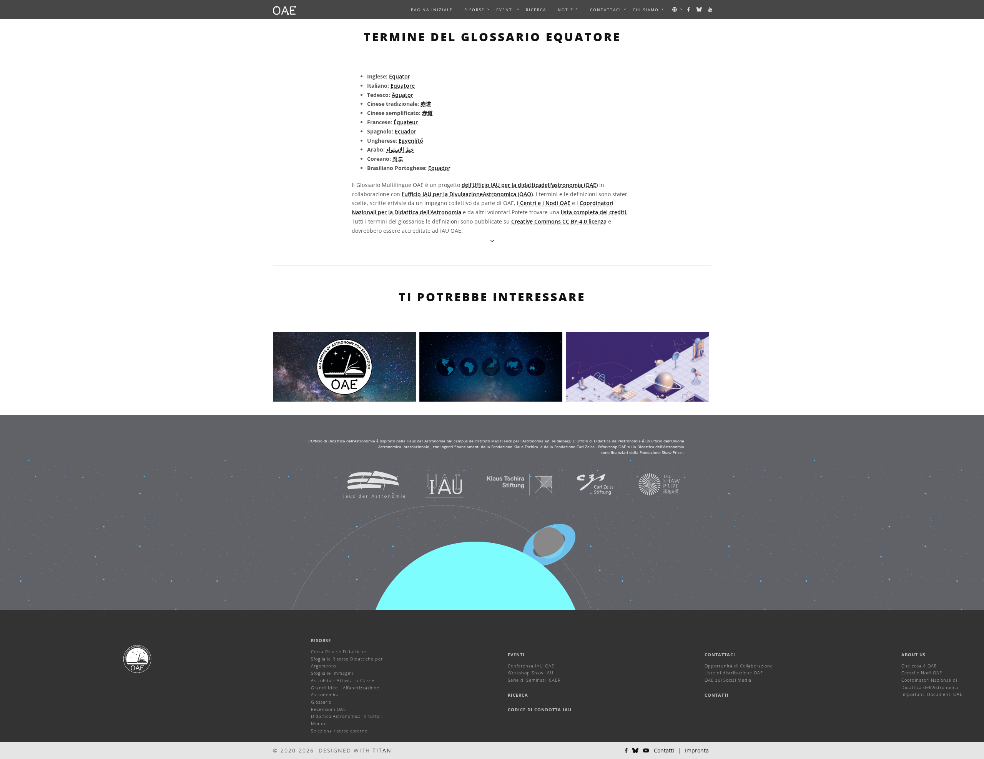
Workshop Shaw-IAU (531, 673)
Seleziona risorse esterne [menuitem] (339, 731)
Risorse (474, 9)
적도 (397, 158)
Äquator (402, 94)
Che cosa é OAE (919, 666)
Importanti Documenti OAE (931, 694)
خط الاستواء (400, 149)
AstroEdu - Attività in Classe (342, 680)
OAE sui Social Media (728, 680)
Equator (399, 76)
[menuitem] (474, 9)
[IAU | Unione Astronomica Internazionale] (435, 484)
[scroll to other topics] (492, 240)
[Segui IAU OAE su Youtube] (711, 9)
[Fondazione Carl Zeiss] (585, 484)
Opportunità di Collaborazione (739, 666)
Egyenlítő (411, 140)
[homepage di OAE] (284, 9)
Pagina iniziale (432, 9)
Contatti (717, 695)
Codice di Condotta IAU (540, 709)
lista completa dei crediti (593, 212)
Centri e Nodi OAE (921, 673)
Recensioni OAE (328, 709)
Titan (382, 750)
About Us (913, 654)
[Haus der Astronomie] (363, 484)
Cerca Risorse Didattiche (338, 651)
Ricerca (536, 9)
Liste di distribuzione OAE (734, 673)
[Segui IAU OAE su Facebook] (688, 9)
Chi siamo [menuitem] (646, 9)
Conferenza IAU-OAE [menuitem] (531, 666)
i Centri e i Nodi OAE (543, 203)
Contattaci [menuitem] (605, 9)
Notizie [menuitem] (568, 9)
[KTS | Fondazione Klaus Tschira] (510, 484)
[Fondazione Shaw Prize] (649, 484)
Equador (439, 168)
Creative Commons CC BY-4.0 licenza (559, 221)
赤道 (426, 103)
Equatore (403, 85)
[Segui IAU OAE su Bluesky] (699, 9)
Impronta (697, 750)
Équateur (406, 122)
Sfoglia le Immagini (332, 673)
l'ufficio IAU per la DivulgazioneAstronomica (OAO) (467, 194)
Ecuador (405, 131)
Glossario (321, 702)
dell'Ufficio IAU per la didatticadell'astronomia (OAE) (530, 184)
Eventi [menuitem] (505, 9)
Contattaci (720, 654)
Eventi (516, 654)
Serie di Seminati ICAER (534, 680)
